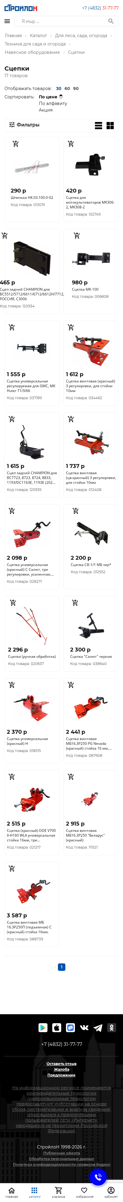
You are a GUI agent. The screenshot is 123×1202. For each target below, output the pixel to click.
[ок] (111, 1027)
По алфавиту (53, 103)
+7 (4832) (100, 8)
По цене (48, 97)
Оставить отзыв (61, 1063)
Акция (46, 110)
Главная (13, 35)
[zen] (97, 1027)
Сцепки (76, 52)
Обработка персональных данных (61, 1159)
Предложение (61, 1075)
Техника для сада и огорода (35, 44)
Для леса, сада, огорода (81, 35)
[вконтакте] (84, 1027)
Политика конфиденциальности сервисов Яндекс (61, 1164)
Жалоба (61, 1069)
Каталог (38, 35)
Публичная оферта (61, 1153)
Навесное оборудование (32, 52)
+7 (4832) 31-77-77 (61, 1044)
